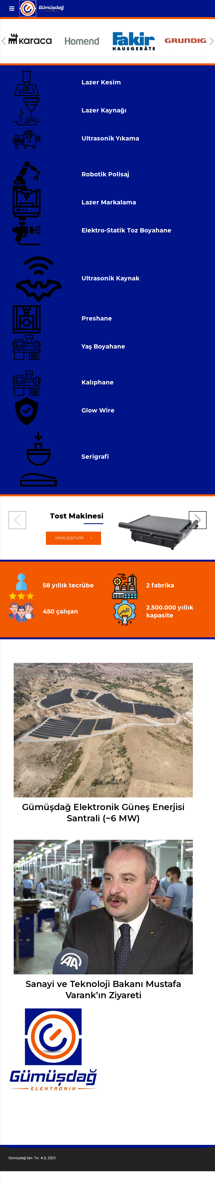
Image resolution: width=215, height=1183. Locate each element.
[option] (30, 41)
